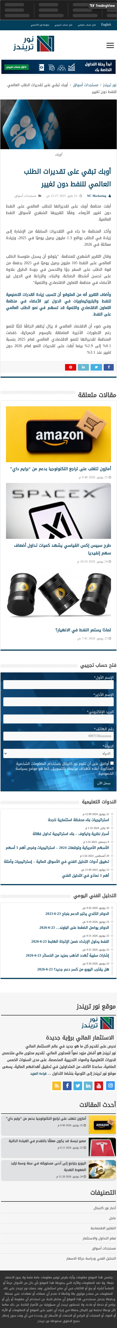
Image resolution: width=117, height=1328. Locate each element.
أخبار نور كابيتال (105, 1208)
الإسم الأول (104, 677)
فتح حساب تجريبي (63, 25)
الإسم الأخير (103, 694)
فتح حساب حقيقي (87, 25)
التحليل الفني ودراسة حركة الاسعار (91, 1258)
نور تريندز (109, 85)
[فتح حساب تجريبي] (58, 68)
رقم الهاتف (104, 729)
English (106, 25)
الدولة (108, 746)
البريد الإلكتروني (100, 711)
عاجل (112, 1218)
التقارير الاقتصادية (103, 1228)
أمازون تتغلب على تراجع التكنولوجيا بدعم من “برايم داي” (60, 469)
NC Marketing (96, 196)
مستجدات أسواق (85, 85)
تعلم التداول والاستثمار (99, 1238)
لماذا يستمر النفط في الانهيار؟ (83, 630)
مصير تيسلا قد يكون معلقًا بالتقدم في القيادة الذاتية (47, 1141)
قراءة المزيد (38, 1074)
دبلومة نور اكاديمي (40, 25)
